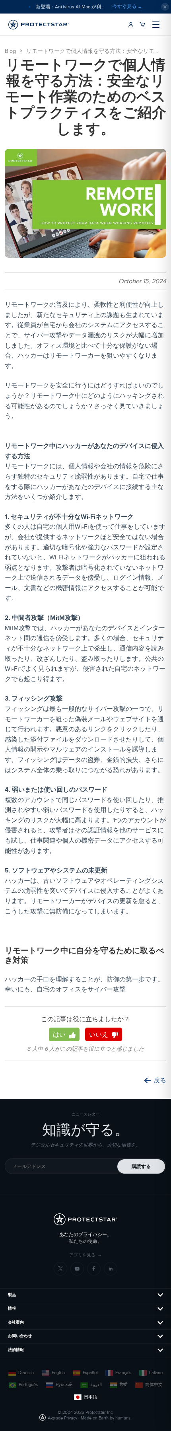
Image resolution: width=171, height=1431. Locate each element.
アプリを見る (85, 1255)
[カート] (142, 24)
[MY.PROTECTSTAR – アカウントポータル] (131, 24)
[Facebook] (94, 1268)
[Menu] (156, 24)
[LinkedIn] (110, 1268)
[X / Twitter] (60, 1268)
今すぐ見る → (127, 6)
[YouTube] (77, 1268)
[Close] (165, 7)
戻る (160, 1080)
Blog (10, 51)
